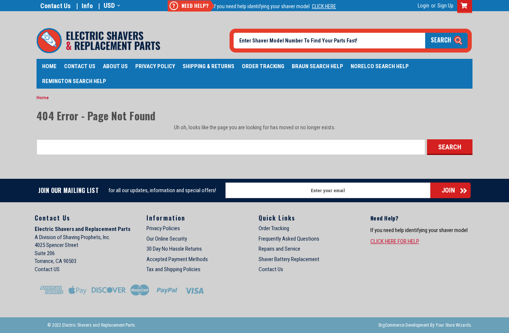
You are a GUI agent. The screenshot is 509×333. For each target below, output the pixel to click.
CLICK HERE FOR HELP (394, 241)
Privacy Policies (163, 228)
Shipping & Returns (208, 66)
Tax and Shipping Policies (173, 269)
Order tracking (263, 66)
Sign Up (445, 6)
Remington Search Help (74, 81)
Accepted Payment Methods (177, 259)
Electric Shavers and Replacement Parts (82, 229)
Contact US (47, 269)
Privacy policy (155, 66)
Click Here (324, 6)
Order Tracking (274, 228)
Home (49, 66)
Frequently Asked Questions (289, 238)
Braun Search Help (317, 66)
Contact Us (55, 6)
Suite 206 (45, 253)
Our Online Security (166, 238)
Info (87, 6)
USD (109, 5)
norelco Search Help (380, 66)
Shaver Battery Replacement (289, 259)
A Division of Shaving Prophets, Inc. (72, 237)
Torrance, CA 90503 (55, 261)
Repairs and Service (279, 248)
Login (423, 6)
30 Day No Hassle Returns (174, 248)
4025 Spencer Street (56, 245)
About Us (115, 66)
